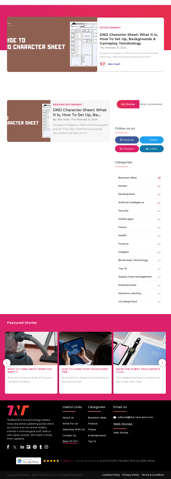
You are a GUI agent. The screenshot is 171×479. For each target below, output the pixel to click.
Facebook (128, 139)
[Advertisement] (85, 84)
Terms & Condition (152, 474)
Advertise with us (74, 429)
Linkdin (152, 148)
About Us (68, 417)
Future (92, 429)
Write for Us (70, 423)
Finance (93, 423)
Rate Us (68, 460)
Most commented (151, 104)
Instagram (128, 148)
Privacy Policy (130, 474)
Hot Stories (128, 104)
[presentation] (7, 363)
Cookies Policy (111, 474)
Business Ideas (97, 417)
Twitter (152, 139)
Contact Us (69, 435)
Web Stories (120, 432)
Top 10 (92, 441)
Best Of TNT (70, 441)
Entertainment (97, 435)
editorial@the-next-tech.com (135, 417)
